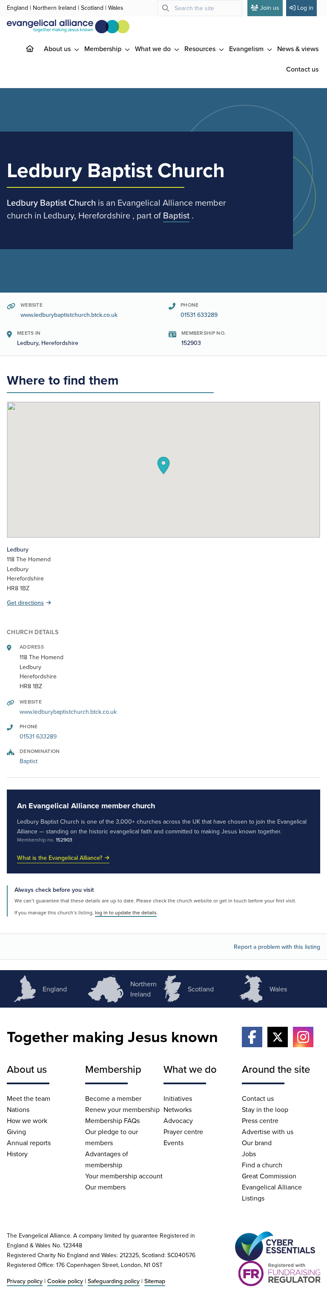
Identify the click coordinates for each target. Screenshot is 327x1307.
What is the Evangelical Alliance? (59, 857)
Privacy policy (25, 1281)
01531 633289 (199, 314)
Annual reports (29, 1142)
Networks (178, 1109)
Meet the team (28, 1098)
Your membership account (124, 1176)
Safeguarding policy (114, 1281)
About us (58, 48)
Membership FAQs (112, 1120)
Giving (16, 1131)
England (17, 7)
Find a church (262, 1164)
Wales (115, 7)
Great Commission (269, 1176)
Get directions (25, 602)
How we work (27, 1120)
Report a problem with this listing (277, 946)
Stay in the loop (265, 1109)
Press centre (260, 1120)
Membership (103, 48)
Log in (305, 7)
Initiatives (178, 1098)
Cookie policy (65, 1281)
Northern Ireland (54, 7)
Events (174, 1142)
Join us (269, 7)
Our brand (257, 1142)
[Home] (36, 48)
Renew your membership (122, 1109)
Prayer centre (183, 1131)
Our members (105, 1187)
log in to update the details (126, 912)
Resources (200, 48)
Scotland (92, 7)
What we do (153, 48)
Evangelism (247, 48)
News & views (297, 48)
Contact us (302, 69)
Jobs (249, 1153)
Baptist (176, 215)
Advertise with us (267, 1131)
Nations (18, 1109)
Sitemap (154, 1281)
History (17, 1153)
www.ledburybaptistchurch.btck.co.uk (69, 314)
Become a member (113, 1098)
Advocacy (178, 1120)
